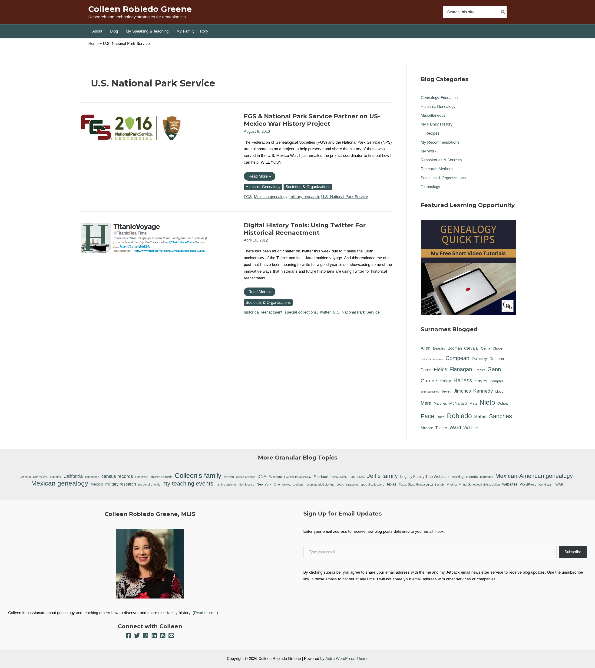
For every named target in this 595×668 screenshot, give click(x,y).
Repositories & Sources (441, 160)
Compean (457, 358)
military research (304, 197)
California (73, 476)
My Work (428, 151)
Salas (480, 416)
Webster (470, 428)
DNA (262, 476)
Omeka (286, 484)
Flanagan (461, 369)
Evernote (275, 477)
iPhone (361, 477)
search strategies (347, 484)
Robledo (459, 416)
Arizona (26, 477)
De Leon (496, 359)
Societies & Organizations (308, 187)
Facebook (321, 477)
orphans (298, 484)
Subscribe (573, 552)
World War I (546, 484)
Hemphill (496, 381)
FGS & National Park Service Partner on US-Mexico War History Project (312, 119)
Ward (455, 427)
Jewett (446, 391)
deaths (229, 477)
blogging (55, 476)
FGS (248, 197)
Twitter (325, 312)
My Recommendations (440, 142)
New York (264, 484)
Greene (429, 380)
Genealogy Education (439, 98)
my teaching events (187, 483)
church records (161, 477)
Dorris (426, 370)
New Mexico (246, 484)
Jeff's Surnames (430, 391)
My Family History (437, 124)
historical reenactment (263, 312)
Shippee (427, 428)
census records (117, 476)
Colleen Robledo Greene (140, 9)
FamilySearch (339, 477)
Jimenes (462, 391)
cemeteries (92, 476)
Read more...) (206, 613)
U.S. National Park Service (344, 197)
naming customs (226, 484)
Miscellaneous (433, 115)
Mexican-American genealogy (534, 476)
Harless (462, 380)
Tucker (441, 428)
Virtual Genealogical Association (479, 484)
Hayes (480, 380)
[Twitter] (137, 635)
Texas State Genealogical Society (422, 484)
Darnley (479, 358)
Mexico (96, 484)
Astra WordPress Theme (346, 658)
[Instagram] (146, 635)
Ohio (277, 484)
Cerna (485, 348)
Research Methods (437, 169)
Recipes (432, 133)
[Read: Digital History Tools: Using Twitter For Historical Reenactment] (144, 237)
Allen (426, 348)
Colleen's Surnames (432, 359)
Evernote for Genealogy (297, 477)
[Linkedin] (154, 635)
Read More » (259, 177)
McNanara (458, 403)
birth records (40, 477)
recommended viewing (320, 484)
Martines (440, 403)
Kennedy (483, 391)
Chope (497, 348)
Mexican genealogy (270, 197)
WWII (559, 484)
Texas (391, 484)
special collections (301, 312)
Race (440, 417)
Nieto (487, 402)
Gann (494, 369)
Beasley (439, 348)
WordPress (528, 484)
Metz (473, 403)
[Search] (503, 12)
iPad (352, 476)
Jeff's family (382, 476)
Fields (440, 369)
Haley (445, 380)
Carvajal (471, 348)
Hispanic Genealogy (263, 187)
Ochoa (502, 403)
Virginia (452, 484)
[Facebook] (128, 635)
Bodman (455, 348)
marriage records (465, 477)
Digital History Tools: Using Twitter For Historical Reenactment (305, 229)
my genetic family (149, 484)
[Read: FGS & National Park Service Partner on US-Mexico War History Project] (131, 127)
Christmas (141, 476)
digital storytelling (245, 477)
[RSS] (163, 635)
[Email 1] (171, 635)
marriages (486, 477)
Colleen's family (198, 475)
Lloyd (499, 391)
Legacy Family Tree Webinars (425, 477)
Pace (427, 416)
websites (510, 484)
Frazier (479, 370)
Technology (430, 187)
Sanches (500, 416)
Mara (426, 403)
